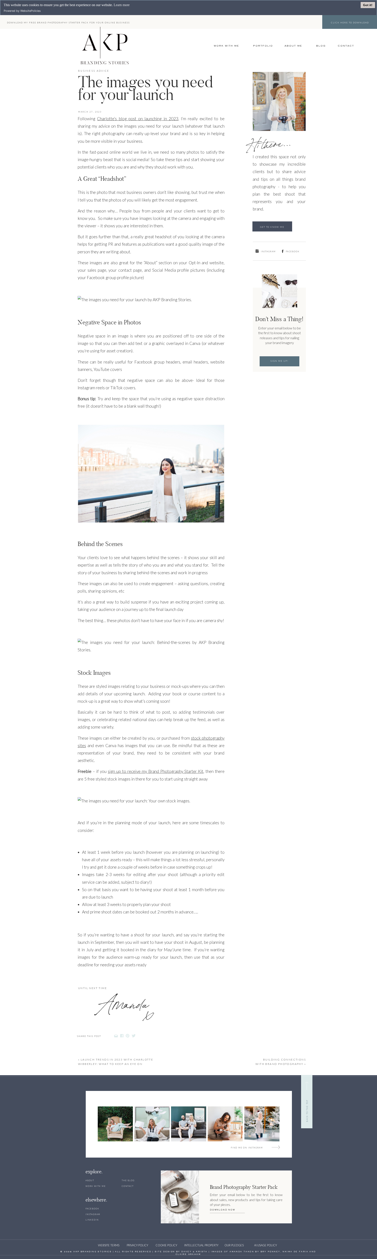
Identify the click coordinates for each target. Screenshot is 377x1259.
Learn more (122, 5)
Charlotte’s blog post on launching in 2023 (137, 118)
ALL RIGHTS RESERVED (133, 1252)
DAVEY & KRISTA (194, 1252)
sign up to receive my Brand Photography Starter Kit (155, 771)
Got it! (367, 5)
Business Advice (94, 70)
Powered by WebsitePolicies (22, 10)
